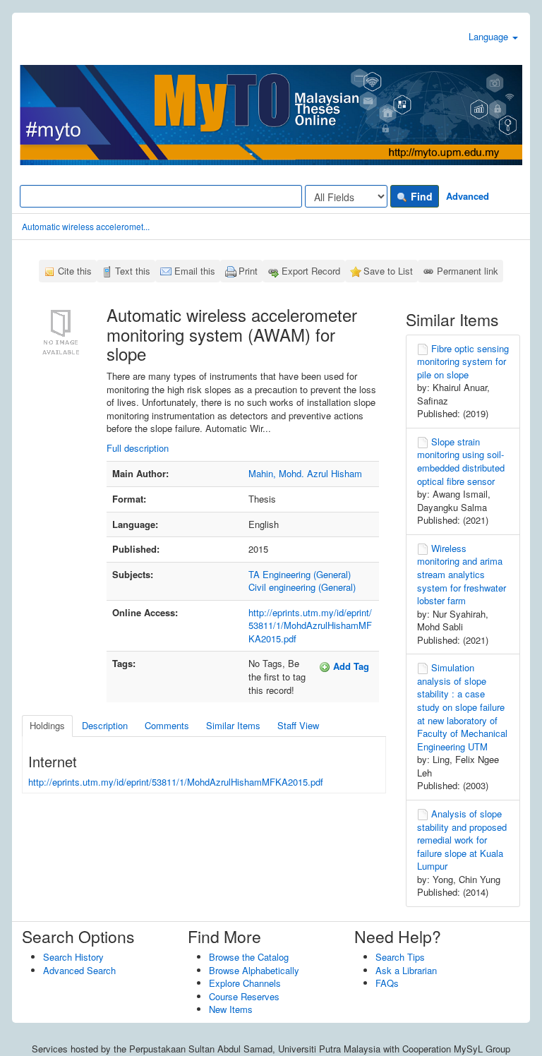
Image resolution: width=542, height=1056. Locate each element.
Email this (194, 270)
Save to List (388, 270)
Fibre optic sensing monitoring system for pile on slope (463, 361)
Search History (73, 957)
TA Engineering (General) (299, 574)
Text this (132, 270)
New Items (231, 1009)
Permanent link (467, 270)
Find (420, 196)
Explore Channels (245, 983)
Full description (138, 448)
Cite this (75, 270)
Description (105, 725)
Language (490, 36)
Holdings (47, 725)
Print (248, 270)
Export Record (311, 270)
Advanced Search (79, 970)
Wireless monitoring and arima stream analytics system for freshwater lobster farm (461, 574)
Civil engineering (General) (302, 587)
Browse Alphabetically (254, 970)
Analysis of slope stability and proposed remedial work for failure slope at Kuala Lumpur (462, 839)
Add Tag (349, 666)
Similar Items (233, 725)
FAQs (387, 983)
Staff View (298, 725)
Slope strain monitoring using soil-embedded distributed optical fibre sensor (461, 461)
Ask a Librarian (406, 970)
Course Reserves (244, 996)
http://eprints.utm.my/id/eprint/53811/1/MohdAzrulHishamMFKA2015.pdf (310, 625)
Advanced (467, 196)
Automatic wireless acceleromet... (86, 226)
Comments (167, 725)
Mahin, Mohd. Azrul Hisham (305, 473)
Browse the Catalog (249, 957)
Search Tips (400, 957)
